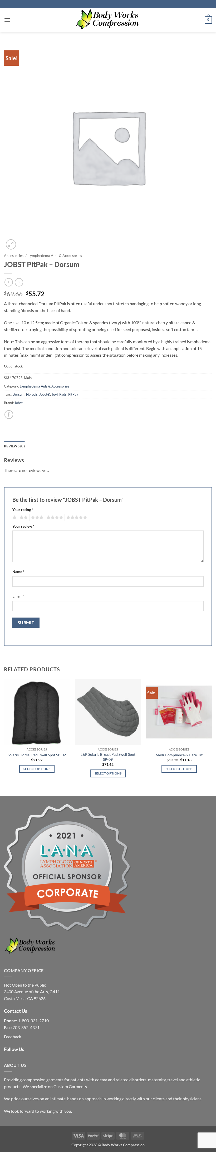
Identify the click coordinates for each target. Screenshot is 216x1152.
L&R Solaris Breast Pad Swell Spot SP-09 (108, 757)
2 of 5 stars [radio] (23, 517)
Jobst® (44, 394)
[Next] (212, 732)
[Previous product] (19, 282)
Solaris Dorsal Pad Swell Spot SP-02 (37, 755)
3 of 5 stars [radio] (36, 517)
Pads (63, 394)
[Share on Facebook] (8, 414)
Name (18, 571)
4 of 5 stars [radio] (54, 517)
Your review (23, 526)
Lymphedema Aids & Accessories (55, 256)
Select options (36, 769)
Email (18, 596)
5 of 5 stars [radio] (76, 517)
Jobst (18, 403)
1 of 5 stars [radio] (14, 517)
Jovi (55, 394)
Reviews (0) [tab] (14, 446)
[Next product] (8, 282)
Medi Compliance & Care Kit (179, 755)
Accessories (13, 256)
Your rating (22, 509)
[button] (7, 19)
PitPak (73, 394)
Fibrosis (32, 394)
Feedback (12, 1036)
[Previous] (4, 732)
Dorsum (18, 394)
